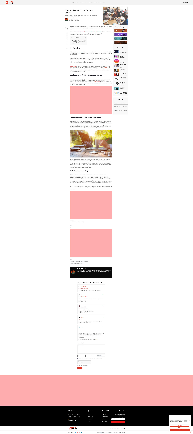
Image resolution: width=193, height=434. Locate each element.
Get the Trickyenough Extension (75, 419)
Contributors (90, 2)
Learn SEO (104, 414)
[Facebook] (74, 432)
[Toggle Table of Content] (85, 38)
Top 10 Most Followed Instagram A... (122, 56)
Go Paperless (73, 39)
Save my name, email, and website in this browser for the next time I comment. (90, 358)
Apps (121, 38)
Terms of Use (104, 421)
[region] (180, 423)
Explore (73, 2)
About (89, 414)
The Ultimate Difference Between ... (122, 88)
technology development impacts (76, 263)
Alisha (82, 317)
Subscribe (118, 422)
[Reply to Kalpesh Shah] (102, 286)
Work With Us (90, 418)
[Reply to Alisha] (102, 317)
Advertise (89, 419)
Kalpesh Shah (83, 286)
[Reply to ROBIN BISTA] (102, 305)
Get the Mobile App (72, 420)
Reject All (179, 427)
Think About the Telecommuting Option (78, 41)
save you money (80, 51)
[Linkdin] (81, 432)
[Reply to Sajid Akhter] (102, 326)
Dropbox (105, 67)
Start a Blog (79, 2)
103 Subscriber (124, 110)
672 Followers (125, 106)
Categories (96, 2)
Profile (79, 276)
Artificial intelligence (121, 42)
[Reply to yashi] (102, 294)
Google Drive (72, 68)
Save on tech (77, 261)
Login (184, 2)
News (104, 2)
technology (86, 261)
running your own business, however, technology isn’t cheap (89, 31)
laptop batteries (97, 81)
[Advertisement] (91, 93)
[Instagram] (79, 432)
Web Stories (84, 2)
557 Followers (117, 106)
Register (186, 2)
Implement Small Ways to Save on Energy (79, 40)
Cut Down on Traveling (76, 42)
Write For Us (90, 416)
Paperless (72, 261)
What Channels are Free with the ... (123, 79)
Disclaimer (104, 419)
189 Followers (117, 110)
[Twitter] (75, 432)
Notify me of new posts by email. (84, 365)
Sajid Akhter (83, 327)
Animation (120, 34)
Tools (101, 2)
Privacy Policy (105, 416)
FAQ (103, 418)
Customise (180, 425)
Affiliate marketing (120, 30)
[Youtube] (77, 432)
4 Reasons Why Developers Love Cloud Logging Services (113, 432)
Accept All (180, 429)
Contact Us (90, 421)
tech (82, 261)
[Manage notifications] (190, 432)
